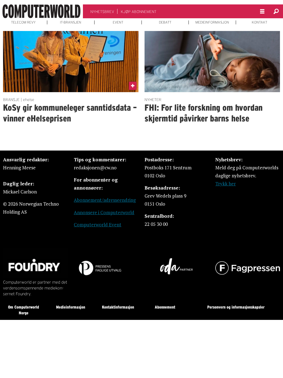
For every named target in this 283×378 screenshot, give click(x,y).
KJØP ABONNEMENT (138, 11)
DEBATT (165, 22)
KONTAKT (259, 22)
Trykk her (225, 183)
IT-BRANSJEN (70, 22)
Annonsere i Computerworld (104, 212)
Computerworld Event (97, 224)
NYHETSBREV (102, 11)
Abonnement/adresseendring (105, 200)
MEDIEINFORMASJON (212, 22)
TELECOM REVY (23, 22)
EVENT (118, 22)
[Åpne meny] (262, 11)
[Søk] (276, 11)
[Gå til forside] (41, 11)
